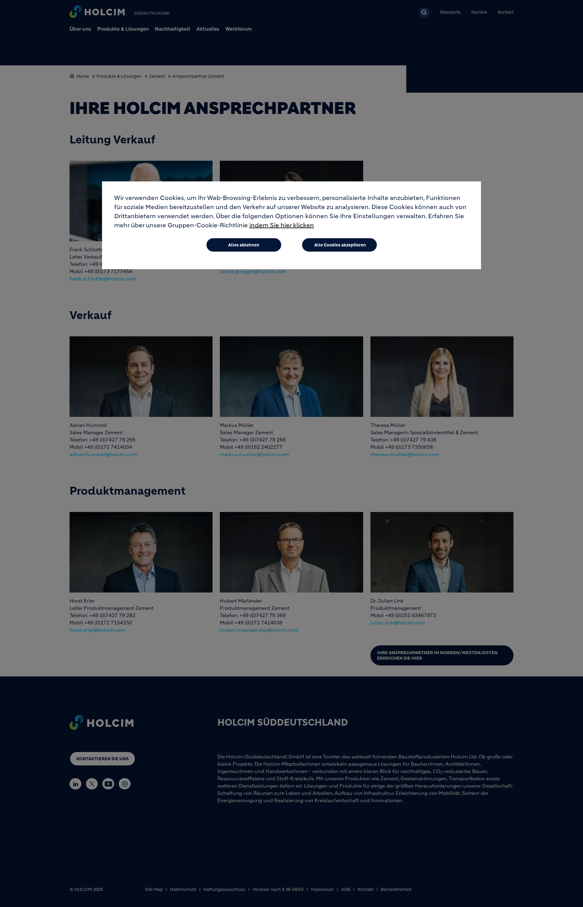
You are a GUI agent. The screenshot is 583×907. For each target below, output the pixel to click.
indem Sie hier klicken (281, 225)
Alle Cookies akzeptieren (340, 245)
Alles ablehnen (243, 245)
